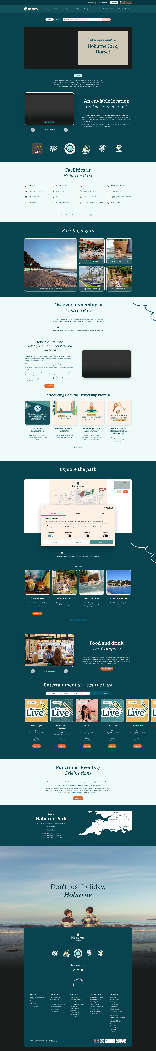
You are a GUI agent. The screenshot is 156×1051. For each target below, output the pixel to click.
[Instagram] (82, 970)
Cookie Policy (114, 1007)
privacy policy (98, 527)
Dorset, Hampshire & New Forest (37, 997)
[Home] (31, 9)
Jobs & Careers (114, 1009)
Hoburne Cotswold (55, 1002)
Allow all (101, 542)
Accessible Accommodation (75, 1011)
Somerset (33, 1003)
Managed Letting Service (97, 1007)
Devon (32, 1001)
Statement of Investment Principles (117, 1024)
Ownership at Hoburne (96, 997)
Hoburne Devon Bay (55, 1007)
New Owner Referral (95, 1011)
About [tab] (102, 513)
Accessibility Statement (116, 1011)
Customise (78, 542)
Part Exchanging (94, 1009)
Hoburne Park (54, 1011)
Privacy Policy (114, 1004)
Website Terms (114, 999)
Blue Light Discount (75, 1017)
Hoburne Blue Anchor (56, 999)
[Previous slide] (33, 130)
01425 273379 (51, 826)
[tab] (74, 447)
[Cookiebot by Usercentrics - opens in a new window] (106, 508)
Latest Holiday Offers (76, 999)
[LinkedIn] (78, 970)
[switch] (69, 536)
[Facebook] (74, 970)
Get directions (51, 830)
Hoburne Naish (54, 1009)
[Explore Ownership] (91, 266)
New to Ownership (95, 999)
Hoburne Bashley (55, 997)
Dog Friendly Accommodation (75, 1007)
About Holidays (74, 997)
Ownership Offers (95, 1002)
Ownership (57, 19)
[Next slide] (66, 130)
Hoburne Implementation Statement (117, 1028)
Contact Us (113, 997)
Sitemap (112, 1032)
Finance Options (94, 1004)
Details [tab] (78, 513)
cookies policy (86, 527)
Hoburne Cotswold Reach (57, 1004)
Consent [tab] (53, 513)
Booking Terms (114, 1002)
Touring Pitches (74, 1002)
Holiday (49, 19)
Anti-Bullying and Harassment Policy (115, 1020)
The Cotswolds (34, 1007)
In (125, 491)
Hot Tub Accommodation (77, 1004)
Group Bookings (74, 1014)
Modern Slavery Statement (117, 1018)
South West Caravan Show (97, 1014)
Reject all (54, 542)
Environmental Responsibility (114, 1014)
